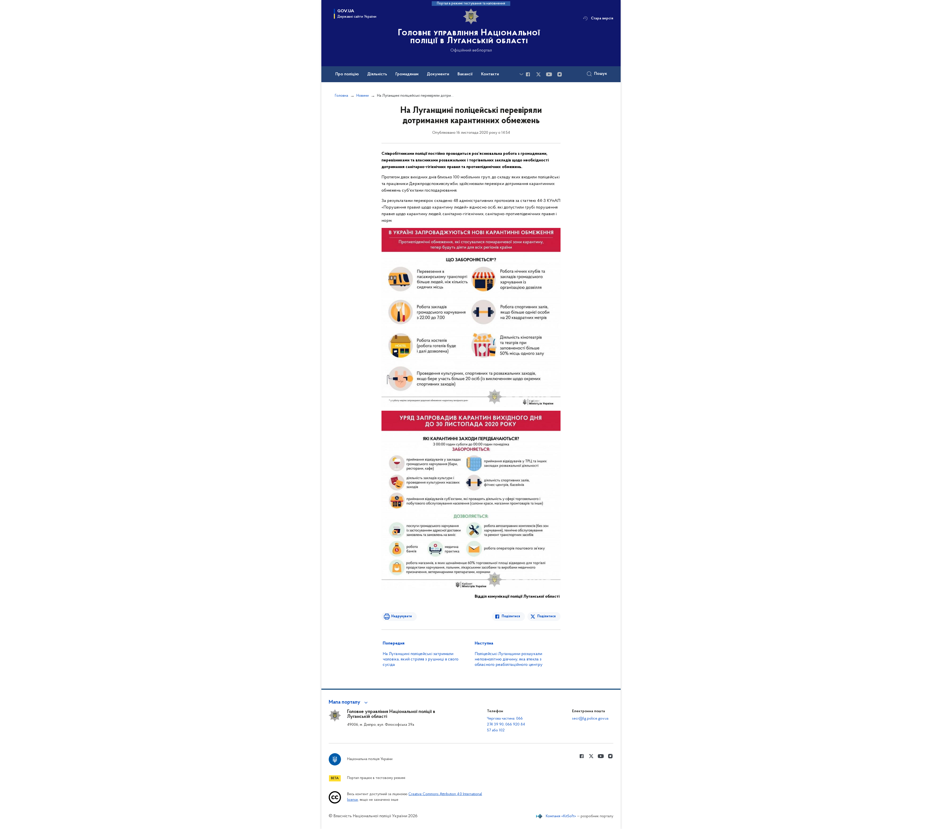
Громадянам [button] (407, 74)
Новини (362, 96)
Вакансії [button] (465, 74)
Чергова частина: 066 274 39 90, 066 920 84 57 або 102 (506, 724)
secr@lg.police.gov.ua (590, 719)
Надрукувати (401, 616)
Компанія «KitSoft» (561, 816)
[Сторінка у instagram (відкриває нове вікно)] (560, 74)
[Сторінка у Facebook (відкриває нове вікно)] (528, 74)
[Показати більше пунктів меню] (521, 74)
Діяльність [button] (377, 74)
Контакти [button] (490, 74)
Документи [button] (438, 74)
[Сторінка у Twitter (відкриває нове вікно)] (538, 74)
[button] (349, 702)
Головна (341, 96)
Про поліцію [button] (347, 74)
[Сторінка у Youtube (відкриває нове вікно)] (549, 74)
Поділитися (511, 616)
